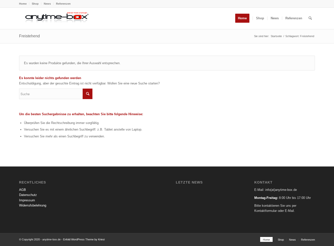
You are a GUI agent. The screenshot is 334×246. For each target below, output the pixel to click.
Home (23, 3)
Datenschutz (28, 195)
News (47, 3)
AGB (22, 190)
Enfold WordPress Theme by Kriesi (84, 239)
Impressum (27, 200)
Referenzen (63, 3)
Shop (35, 3)
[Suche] (310, 18)
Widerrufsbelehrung (32, 205)
